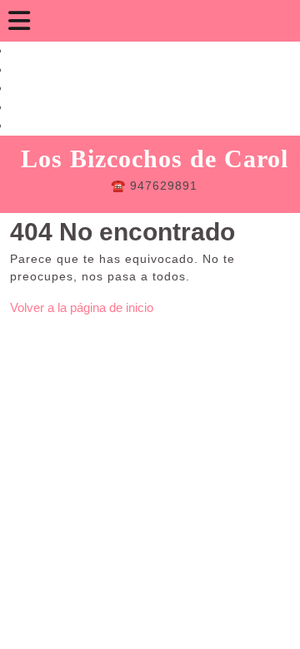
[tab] (19, 21)
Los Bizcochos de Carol (154, 158)
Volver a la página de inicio (81, 307)
